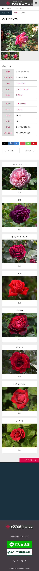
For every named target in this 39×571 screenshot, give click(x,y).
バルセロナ (19, 310)
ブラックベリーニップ (19, 237)
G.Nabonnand (21, 103)
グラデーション (6, 12)
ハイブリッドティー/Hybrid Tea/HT (23, 248)
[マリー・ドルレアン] (19, 181)
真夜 (19, 200)
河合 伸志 (30, 213)
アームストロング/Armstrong (23, 398)
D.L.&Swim (11, 398)
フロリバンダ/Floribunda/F (19, 213)
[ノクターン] (19, 365)
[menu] (36, 3)
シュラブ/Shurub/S (16, 433)
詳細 (19, 192)
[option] (19, 37)
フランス (19, 109)
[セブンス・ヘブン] (19, 402)
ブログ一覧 (28, 460)
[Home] (3, 8)
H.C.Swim (19, 361)
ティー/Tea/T (20, 83)
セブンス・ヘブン (19, 384)
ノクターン (19, 347)
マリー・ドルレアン (19, 164)
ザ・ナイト (19, 421)
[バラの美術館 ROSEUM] (19, 3)
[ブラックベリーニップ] (19, 255)
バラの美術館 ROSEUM (23, 568)
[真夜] (19, 217)
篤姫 (19, 273)
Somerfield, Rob (19, 250)
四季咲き (19, 95)
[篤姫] (19, 292)
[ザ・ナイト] (19, 439)
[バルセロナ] (19, 329)
